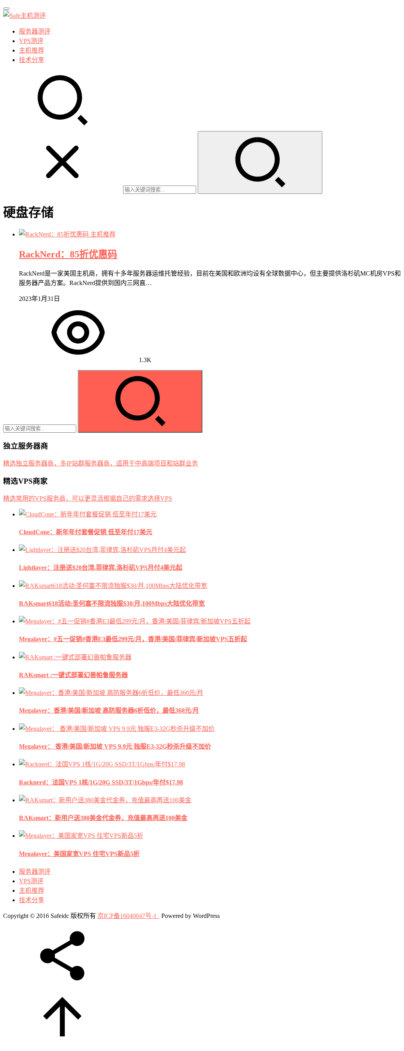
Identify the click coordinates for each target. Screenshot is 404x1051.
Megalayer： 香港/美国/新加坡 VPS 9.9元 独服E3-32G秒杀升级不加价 (115, 746)
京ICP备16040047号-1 (127, 915)
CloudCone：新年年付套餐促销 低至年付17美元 (85, 532)
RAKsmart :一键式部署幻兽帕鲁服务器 (73, 675)
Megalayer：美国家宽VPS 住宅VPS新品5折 (79, 853)
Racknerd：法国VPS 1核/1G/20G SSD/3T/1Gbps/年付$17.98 (101, 782)
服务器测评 (34, 31)
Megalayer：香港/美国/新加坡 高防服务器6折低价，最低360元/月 (109, 710)
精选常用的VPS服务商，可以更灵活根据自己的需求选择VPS (87, 498)
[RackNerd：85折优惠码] (54, 234)
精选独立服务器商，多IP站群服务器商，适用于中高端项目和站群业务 (100, 463)
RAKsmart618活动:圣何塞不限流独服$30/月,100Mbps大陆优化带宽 (112, 603)
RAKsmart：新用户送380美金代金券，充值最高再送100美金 (103, 818)
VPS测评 (31, 41)
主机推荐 (31, 50)
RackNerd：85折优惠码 (68, 254)
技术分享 (31, 59)
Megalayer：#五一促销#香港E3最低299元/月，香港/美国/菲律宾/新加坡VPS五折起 (133, 639)
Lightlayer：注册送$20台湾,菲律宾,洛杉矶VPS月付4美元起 (100, 567)
